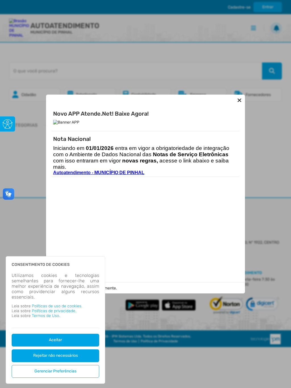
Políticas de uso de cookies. (57, 306)
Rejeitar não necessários (55, 355)
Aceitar (55, 339)
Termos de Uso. (46, 315)
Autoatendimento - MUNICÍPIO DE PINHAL (98, 172)
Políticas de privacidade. (54, 310)
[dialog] (55, 320)
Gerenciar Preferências (55, 371)
